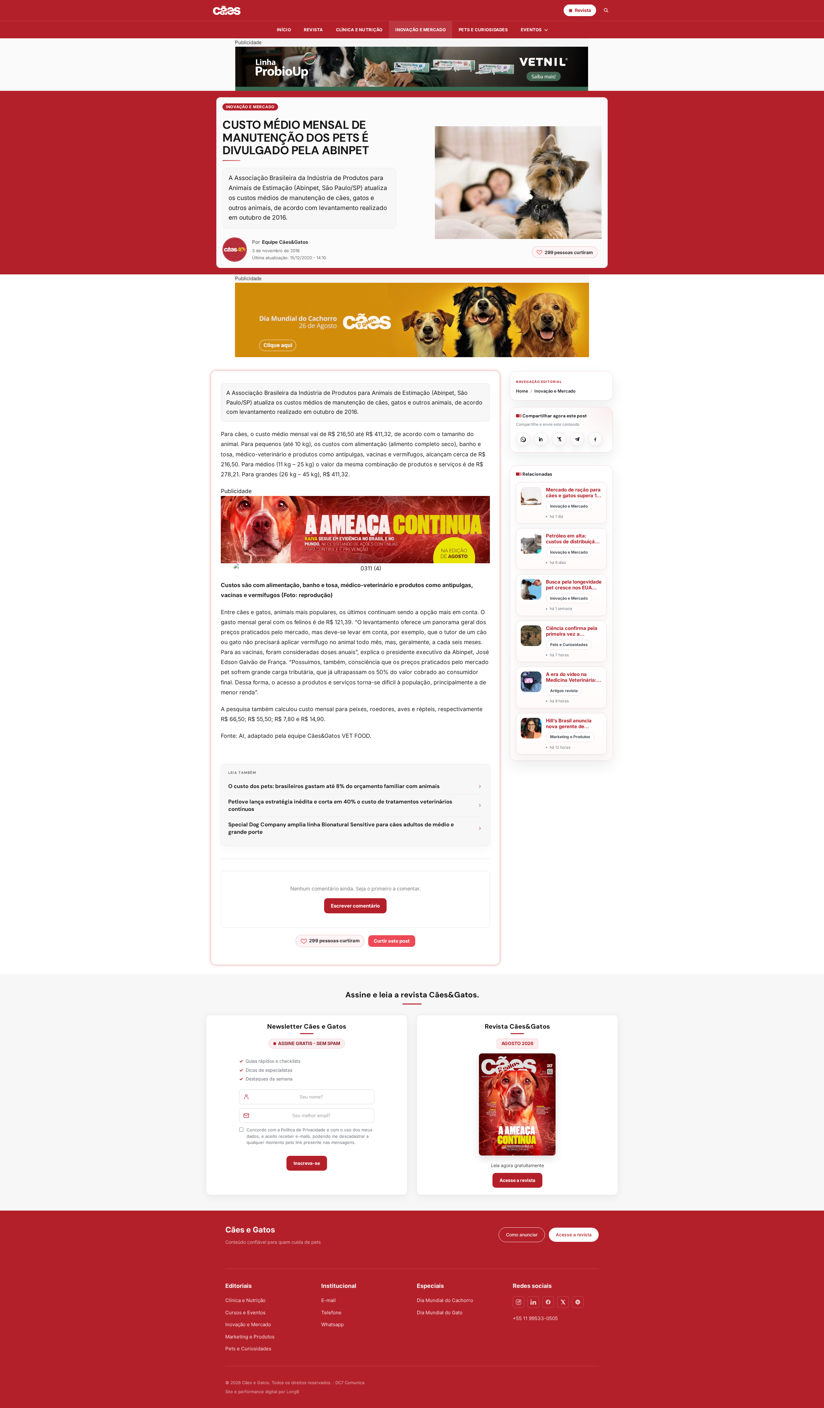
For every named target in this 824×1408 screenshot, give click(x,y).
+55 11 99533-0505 (535, 1318)
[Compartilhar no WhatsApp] (523, 439)
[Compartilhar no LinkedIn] (541, 439)
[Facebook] (548, 1302)
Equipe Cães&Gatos (285, 242)
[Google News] (578, 1302)
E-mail (328, 1300)
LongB (292, 1391)
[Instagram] (518, 1302)
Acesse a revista (517, 1180)
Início (284, 29)
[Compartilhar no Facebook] (595, 439)
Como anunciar (522, 1234)
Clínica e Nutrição (245, 1300)
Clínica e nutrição (359, 29)
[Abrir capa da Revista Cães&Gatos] (517, 1104)
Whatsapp (332, 1324)
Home (522, 391)
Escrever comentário (355, 906)
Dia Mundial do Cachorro (445, 1300)
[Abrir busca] (606, 10)
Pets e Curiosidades (483, 29)
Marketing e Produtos (250, 1337)
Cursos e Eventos (245, 1312)
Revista (313, 29)
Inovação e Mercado (420, 29)
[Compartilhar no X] (559, 439)
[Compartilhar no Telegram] (577, 439)
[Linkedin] (533, 1302)
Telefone (331, 1312)
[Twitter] (563, 1302)
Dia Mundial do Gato (440, 1312)
